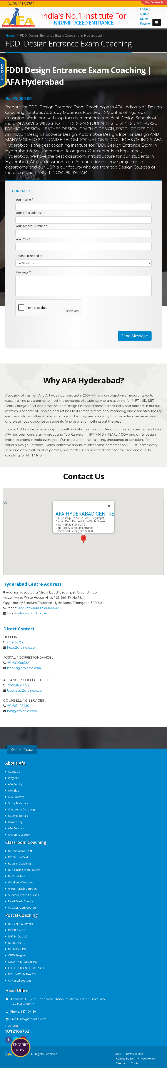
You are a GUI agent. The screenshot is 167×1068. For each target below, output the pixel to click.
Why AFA (13, 778)
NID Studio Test (18, 857)
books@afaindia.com (24, 668)
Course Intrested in (28, 256)
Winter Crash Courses (22, 889)
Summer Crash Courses (23, 895)
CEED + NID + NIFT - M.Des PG (26, 968)
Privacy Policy (146, 1058)
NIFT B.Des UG (17, 930)
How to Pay (15, 822)
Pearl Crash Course (20, 901)
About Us (14, 772)
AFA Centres (16, 828)
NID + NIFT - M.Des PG (22, 974)
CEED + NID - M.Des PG (22, 962)
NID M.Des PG (17, 949)
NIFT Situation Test (20, 851)
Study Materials (18, 803)
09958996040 (28, 608)
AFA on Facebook (19, 835)
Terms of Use (134, 1054)
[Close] (109, 506)
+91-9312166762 (18, 663)
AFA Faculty (15, 784)
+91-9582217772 (18, 685)
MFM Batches (16, 876)
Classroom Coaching (21, 809)
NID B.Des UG (16, 943)
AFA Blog (13, 790)
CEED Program (17, 955)
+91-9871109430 (18, 706)
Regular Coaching (19, 863)
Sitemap (121, 1063)
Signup (144, 14)
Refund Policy (125, 1058)
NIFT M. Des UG (18, 936)
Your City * (23, 239)
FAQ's (117, 1054)
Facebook (8, 1040)
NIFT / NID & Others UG (22, 924)
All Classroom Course (22, 907)
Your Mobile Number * (31, 226)
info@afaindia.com (32, 613)
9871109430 (28, 1011)
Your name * (24, 199)
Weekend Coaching (20, 882)
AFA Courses (16, 797)
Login (144, 9)
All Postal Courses (20, 980)
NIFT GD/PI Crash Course (24, 870)
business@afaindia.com (26, 690)
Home (10, 35)
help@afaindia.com (22, 647)
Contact (136, 1063)
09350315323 (50, 608)
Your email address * (30, 213)
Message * (23, 272)
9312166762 (15, 642)
